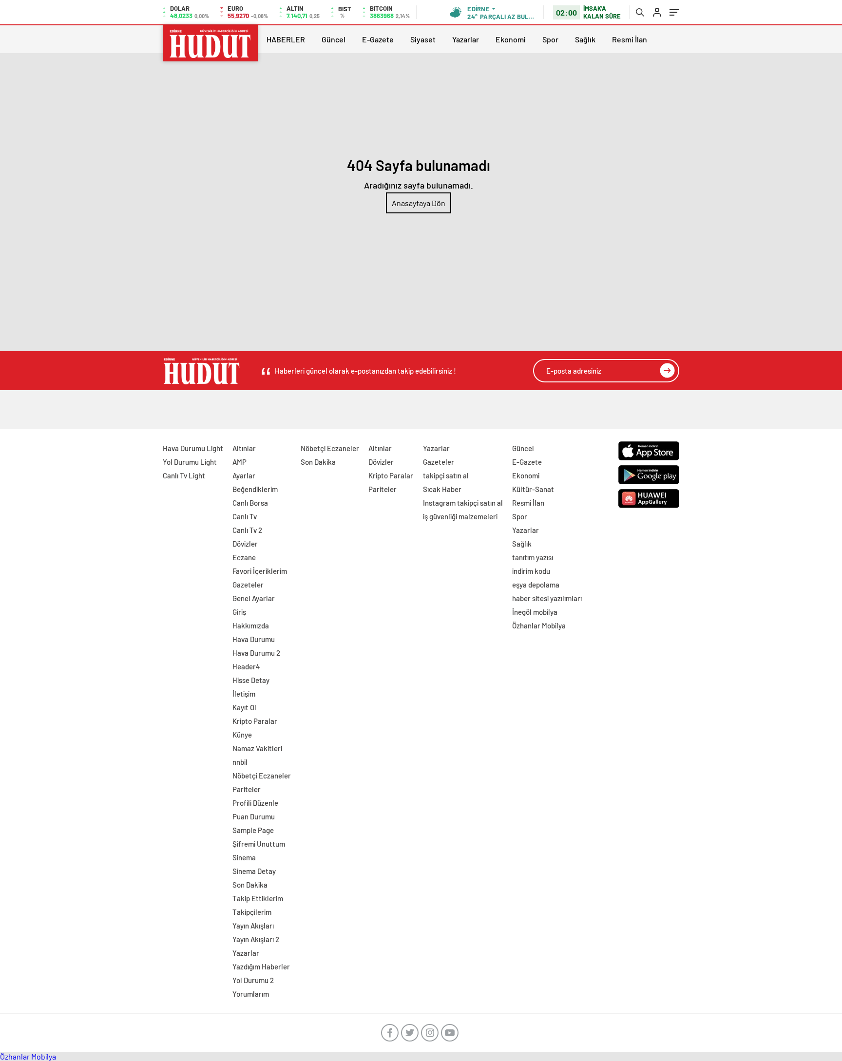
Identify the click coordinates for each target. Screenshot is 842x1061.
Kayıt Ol (244, 707)
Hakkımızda (250, 625)
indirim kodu (531, 571)
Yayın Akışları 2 (255, 939)
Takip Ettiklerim (257, 898)
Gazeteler (248, 584)
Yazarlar (465, 39)
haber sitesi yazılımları (547, 598)
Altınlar (244, 448)
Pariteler (246, 789)
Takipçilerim (251, 912)
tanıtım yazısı (532, 557)
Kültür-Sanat (533, 489)
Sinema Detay (254, 871)
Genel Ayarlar (253, 598)
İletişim (243, 693)
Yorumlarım (250, 993)
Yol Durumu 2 (253, 980)
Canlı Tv (244, 516)
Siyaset (423, 39)
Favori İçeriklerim (259, 571)
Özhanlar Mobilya (539, 625)
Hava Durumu (253, 639)
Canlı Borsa (250, 502)
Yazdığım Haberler (261, 966)
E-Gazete (378, 39)
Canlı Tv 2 (247, 530)
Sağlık (585, 39)
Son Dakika (250, 884)
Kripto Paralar (254, 721)
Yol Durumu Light (190, 461)
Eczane (244, 557)
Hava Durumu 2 (256, 652)
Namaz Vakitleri (257, 748)
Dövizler (245, 543)
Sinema (244, 857)
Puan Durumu (253, 816)
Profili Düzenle (255, 802)
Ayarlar (243, 475)
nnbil (240, 762)
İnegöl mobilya (534, 611)
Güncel (333, 39)
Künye (242, 734)
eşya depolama (535, 584)
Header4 (246, 666)
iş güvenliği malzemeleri (460, 516)
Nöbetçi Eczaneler (261, 775)
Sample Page (253, 830)
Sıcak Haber (442, 489)
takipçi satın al (446, 475)
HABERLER (286, 39)
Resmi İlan (629, 39)
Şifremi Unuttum (258, 843)
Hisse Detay (250, 680)
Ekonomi (511, 39)
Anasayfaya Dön (418, 203)
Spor (550, 39)
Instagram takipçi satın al (463, 502)
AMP (239, 461)
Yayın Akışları (253, 925)
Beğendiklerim (255, 489)
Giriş (239, 611)
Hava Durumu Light (193, 448)
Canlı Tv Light (184, 475)
